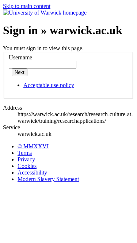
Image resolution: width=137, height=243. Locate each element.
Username (20, 57)
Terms (25, 153)
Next (19, 72)
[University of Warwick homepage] (45, 12)
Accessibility (32, 172)
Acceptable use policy (48, 85)
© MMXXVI (33, 146)
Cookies (27, 166)
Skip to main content (26, 6)
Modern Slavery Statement (48, 179)
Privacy (26, 159)
